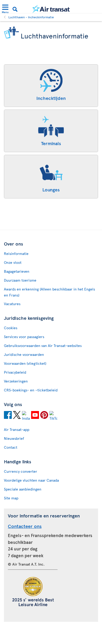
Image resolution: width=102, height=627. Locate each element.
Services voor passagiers (24, 336)
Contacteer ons (25, 526)
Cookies (10, 327)
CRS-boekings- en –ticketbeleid (31, 389)
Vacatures (12, 303)
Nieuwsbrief (14, 438)
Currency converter (20, 471)
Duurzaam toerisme (20, 280)
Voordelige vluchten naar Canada (31, 480)
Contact (10, 447)
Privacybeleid (15, 372)
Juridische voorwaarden (24, 354)
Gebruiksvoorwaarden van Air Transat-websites (43, 345)
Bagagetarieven (16, 271)
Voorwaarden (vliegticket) (25, 363)
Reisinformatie (16, 253)
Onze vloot (12, 262)
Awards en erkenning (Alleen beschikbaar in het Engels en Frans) (49, 292)
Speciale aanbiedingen (22, 489)
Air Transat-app (16, 429)
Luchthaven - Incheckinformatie (31, 17)
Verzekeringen (16, 381)
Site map (11, 497)
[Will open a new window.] (8, 415)
